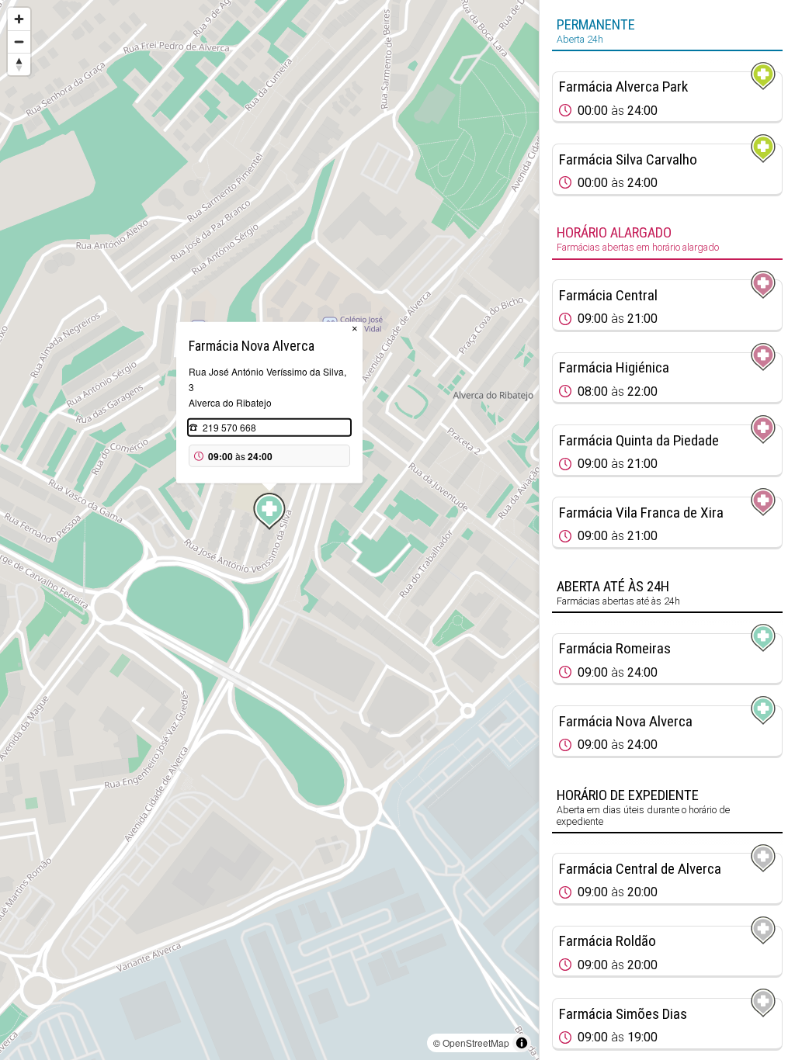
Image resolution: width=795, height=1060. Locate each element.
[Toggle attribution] (521, 1043)
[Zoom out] (19, 41)
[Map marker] (269, 511)
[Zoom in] (19, 19)
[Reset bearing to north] (19, 64)
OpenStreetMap (476, 1042)
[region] (269, 530)
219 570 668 (229, 427)
